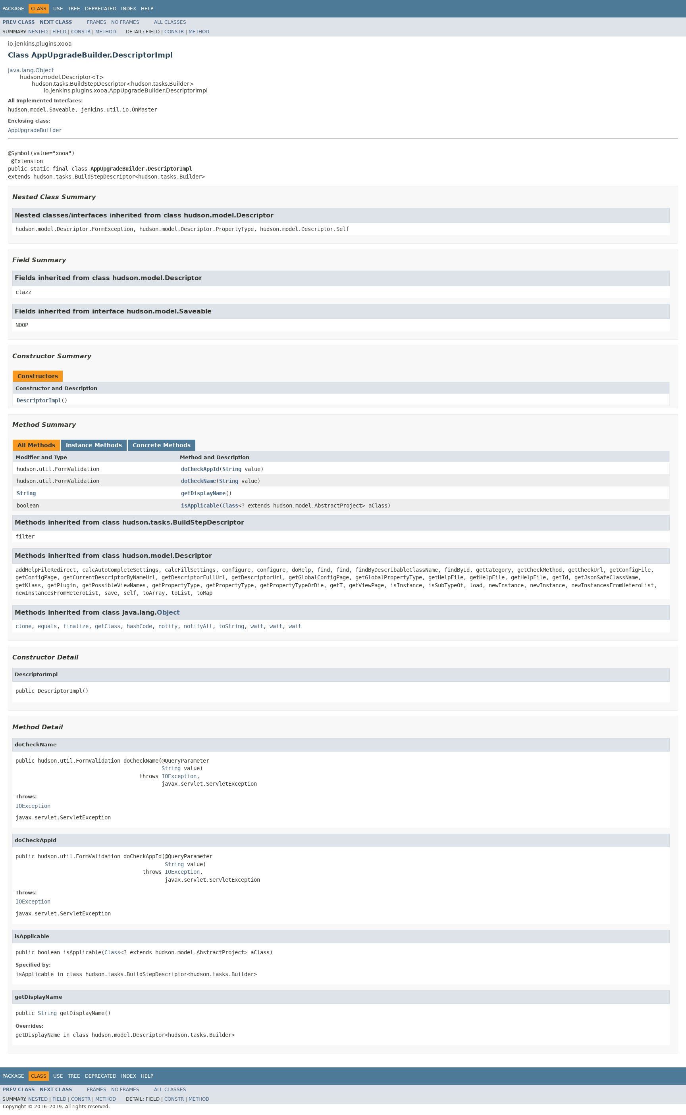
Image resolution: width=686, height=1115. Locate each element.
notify (167, 626)
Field (59, 32)
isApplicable (200, 505)
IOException (179, 776)
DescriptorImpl (39, 400)
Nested (38, 32)
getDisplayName (203, 493)
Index (128, 9)
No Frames (125, 22)
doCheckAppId (200, 469)
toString (231, 626)
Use (58, 9)
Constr (81, 32)
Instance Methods (94, 445)
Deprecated (100, 9)
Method (105, 32)
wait (257, 626)
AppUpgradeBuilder (35, 130)
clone (23, 626)
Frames (96, 22)
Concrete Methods (162, 445)
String (231, 469)
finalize (76, 626)
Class (230, 505)
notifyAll (198, 626)
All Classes (170, 22)
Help (147, 9)
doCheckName (198, 481)
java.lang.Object (31, 70)
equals (47, 626)
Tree (74, 9)
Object (168, 612)
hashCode (139, 626)
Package (13, 9)
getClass (107, 626)
